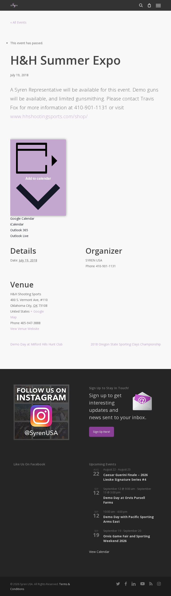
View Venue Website (24, 329)
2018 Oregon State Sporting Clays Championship (126, 344)
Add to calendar (38, 178)
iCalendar (17, 224)
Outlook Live (19, 236)
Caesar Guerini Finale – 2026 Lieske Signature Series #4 (125, 477)
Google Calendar (22, 218)
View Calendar (99, 552)
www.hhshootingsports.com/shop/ (49, 116)
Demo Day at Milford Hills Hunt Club (36, 344)
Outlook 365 (19, 230)
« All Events (18, 22)
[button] (158, 5)
